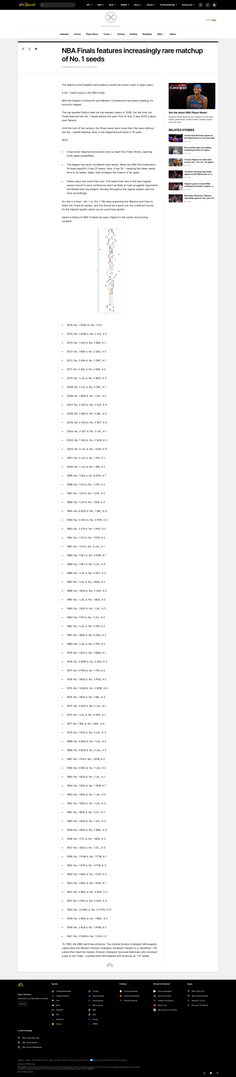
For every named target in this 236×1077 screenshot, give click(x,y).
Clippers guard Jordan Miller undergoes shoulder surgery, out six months (199, 184)
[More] (200, 4)
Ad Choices (74, 1060)
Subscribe (22, 1004)
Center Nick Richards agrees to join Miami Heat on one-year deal (199, 136)
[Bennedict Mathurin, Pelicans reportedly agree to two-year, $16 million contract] (176, 198)
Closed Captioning (38, 1060)
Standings (147, 34)
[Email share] (35, 48)
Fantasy (121, 34)
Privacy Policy (83, 1060)
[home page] (27, 5)
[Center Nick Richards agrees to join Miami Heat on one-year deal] (176, 138)
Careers (27, 1060)
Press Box (65, 1060)
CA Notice (111, 1060)
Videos (173, 34)
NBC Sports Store (55, 1060)
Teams (106, 34)
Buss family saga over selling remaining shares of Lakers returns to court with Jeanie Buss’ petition (199, 148)
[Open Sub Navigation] (92, 4)
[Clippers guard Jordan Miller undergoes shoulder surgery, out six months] (176, 186)
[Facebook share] (23, 48)
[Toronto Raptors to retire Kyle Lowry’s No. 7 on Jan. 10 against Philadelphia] (176, 162)
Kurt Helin (187, 141)
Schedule (64, 34)
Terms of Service (121, 1060)
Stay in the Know (24, 994)
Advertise (21, 1060)
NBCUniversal (30, 1064)
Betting (133, 34)
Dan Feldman (68, 67)
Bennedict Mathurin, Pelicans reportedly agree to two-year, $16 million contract (199, 196)
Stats (159, 34)
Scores (77, 34)
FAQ (46, 1060)
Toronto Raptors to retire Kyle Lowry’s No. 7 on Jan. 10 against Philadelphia (199, 160)
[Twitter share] (29, 48)
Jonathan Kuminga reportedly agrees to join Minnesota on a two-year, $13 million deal (198, 172)
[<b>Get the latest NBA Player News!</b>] (192, 96)
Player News (92, 34)
